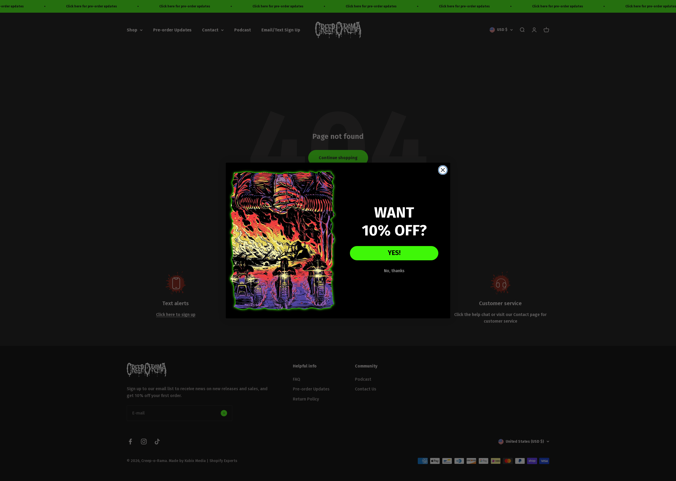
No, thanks (394, 270)
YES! (394, 253)
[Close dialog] (443, 170)
